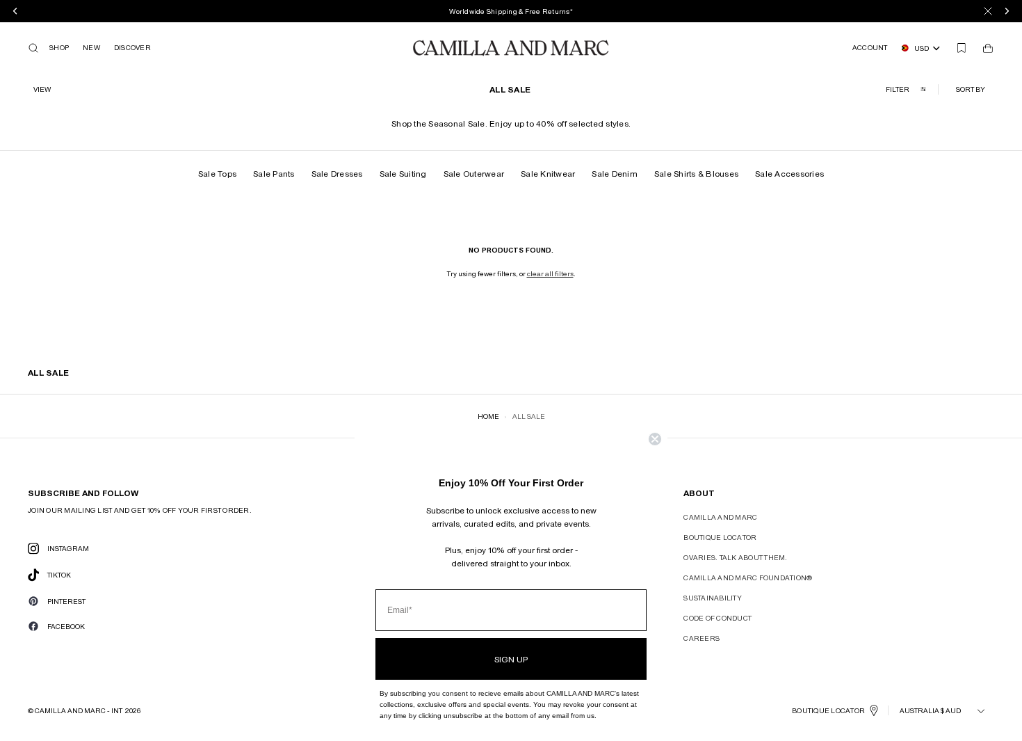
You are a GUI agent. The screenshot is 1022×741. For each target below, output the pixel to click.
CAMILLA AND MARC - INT (78, 710)
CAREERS (701, 638)
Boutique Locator (719, 537)
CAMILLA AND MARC (720, 517)
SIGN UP (511, 659)
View (42, 89)
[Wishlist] (961, 48)
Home (488, 416)
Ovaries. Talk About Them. (735, 557)
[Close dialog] (655, 439)
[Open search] (33, 48)
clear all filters (550, 273)
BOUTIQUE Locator (828, 710)
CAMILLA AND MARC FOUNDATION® (747, 577)
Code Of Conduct (717, 618)
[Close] (988, 11)
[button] (972, 89)
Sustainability (712, 597)
